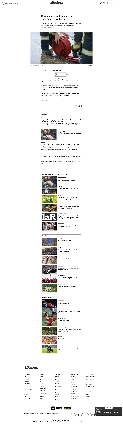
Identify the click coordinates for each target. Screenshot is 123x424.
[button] (72, 414)
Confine (26, 394)
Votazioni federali (28, 389)
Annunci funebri (55, 413)
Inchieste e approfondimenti (74, 381)
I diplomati (73, 393)
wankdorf (47, 105)
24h (87, 392)
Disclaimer (32, 413)
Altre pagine (89, 391)
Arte (41, 398)
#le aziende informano (91, 388)
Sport (41, 374)
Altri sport (42, 386)
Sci (40, 381)
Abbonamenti (26, 413)
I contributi (57, 399)
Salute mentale (74, 396)
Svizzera (26, 388)
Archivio (88, 394)
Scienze (57, 379)
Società (57, 381)
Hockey (42, 376)
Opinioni (57, 392)
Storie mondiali (43, 388)
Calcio (41, 378)
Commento (57, 394)
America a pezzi (28, 398)
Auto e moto (74, 391)
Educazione (89, 378)
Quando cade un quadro (76, 395)
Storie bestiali (74, 386)
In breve (88, 396)
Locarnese (26, 379)
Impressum (37, 413)
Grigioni (26, 385)
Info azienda (89, 398)
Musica (57, 383)
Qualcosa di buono (90, 379)
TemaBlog (89, 382)
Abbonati (106, 2)
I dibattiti (73, 376)
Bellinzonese (27, 378)
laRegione (59, 70)
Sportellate (42, 390)
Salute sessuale (74, 398)
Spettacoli (57, 374)
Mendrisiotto (27, 383)
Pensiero (57, 378)
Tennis (41, 383)
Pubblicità (49, 413)
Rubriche (73, 379)
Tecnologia (73, 384)
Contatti (41, 413)
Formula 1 (42, 385)
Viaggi (72, 382)
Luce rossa (42, 392)
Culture (42, 396)
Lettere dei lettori (75, 374)
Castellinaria (58, 386)
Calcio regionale (43, 379)
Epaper (111, 2)
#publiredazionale (90, 386)
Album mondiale (43, 393)
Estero (26, 392)
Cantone (26, 374)
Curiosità (73, 388)
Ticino (25, 376)
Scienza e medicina (90, 376)
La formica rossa (59, 398)
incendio (43, 105)
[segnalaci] (100, 3)
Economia (58, 389)
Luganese (26, 381)
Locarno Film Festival (60, 385)
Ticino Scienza (89, 374)
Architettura (73, 389)
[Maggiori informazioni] (68, 74)
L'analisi (57, 396)
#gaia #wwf (89, 384)
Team (87, 399)
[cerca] (95, 3)
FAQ (45, 413)
